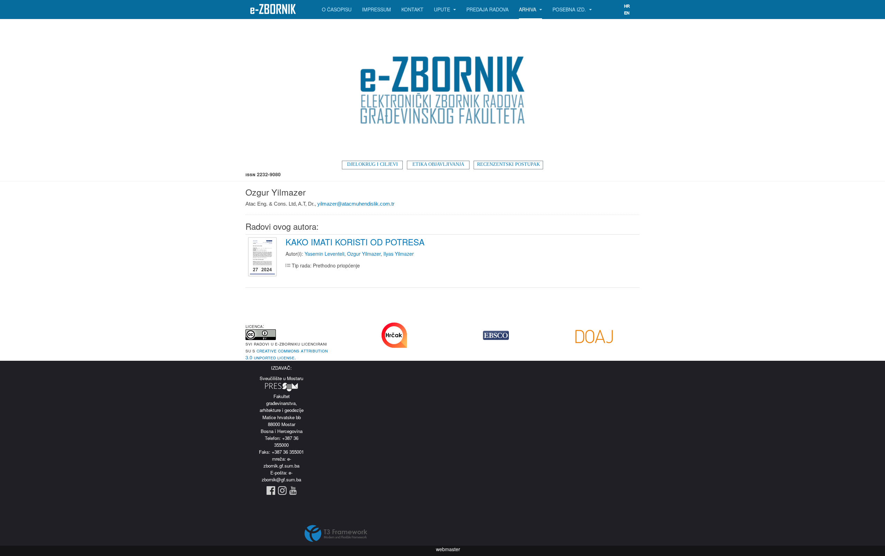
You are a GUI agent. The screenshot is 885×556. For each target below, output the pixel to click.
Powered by (336, 533)
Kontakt (412, 9)
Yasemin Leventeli (324, 253)
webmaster (448, 549)
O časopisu (337, 9)
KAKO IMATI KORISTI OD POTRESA (355, 242)
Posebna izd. (569, 9)
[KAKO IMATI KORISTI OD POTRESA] (263, 257)
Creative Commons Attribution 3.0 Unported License (286, 354)
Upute (442, 9)
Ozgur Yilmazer (364, 253)
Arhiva (528, 9)
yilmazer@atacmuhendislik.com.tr (355, 204)
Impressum (376, 9)
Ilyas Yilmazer (398, 253)
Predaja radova (487, 9)
